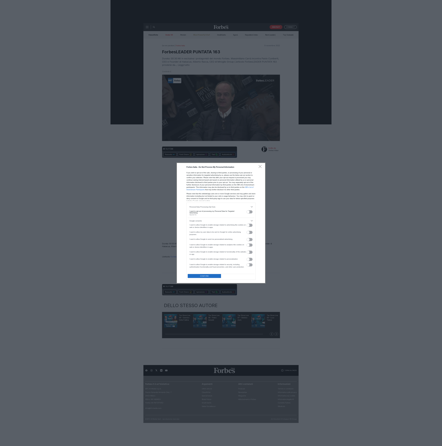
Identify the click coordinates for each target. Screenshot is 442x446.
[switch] (250, 211)
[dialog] (221, 223)
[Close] (261, 167)
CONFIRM (204, 276)
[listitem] (221, 207)
